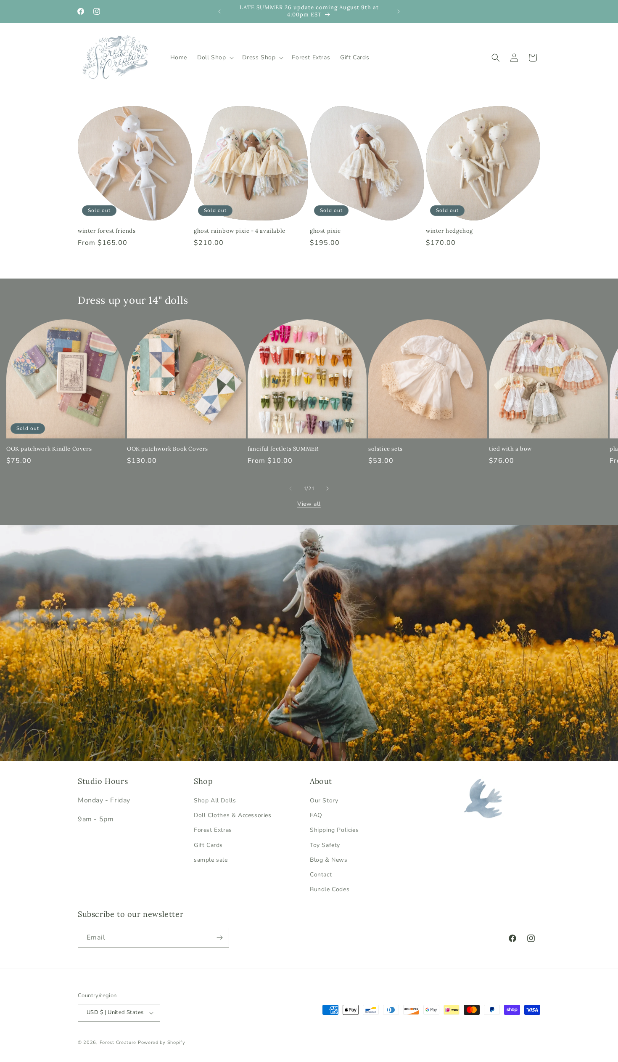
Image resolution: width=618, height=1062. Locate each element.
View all (309, 504)
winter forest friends (107, 231)
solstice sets (385, 449)
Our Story (324, 800)
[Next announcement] (398, 11)
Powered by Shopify (161, 1042)
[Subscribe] (219, 938)
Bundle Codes (329, 889)
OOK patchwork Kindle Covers (49, 449)
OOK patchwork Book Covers (167, 449)
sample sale (211, 860)
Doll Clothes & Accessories (233, 815)
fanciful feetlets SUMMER (283, 449)
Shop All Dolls (215, 800)
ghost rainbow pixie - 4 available (239, 231)
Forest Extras (213, 830)
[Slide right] (327, 488)
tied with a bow (510, 449)
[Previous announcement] (219, 11)
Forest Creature (118, 1042)
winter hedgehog (449, 231)
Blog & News (329, 860)
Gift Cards (208, 845)
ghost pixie (325, 231)
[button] (214, 57)
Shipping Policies (334, 830)
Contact (321, 875)
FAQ (316, 815)
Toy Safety (325, 845)
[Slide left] (290, 488)
